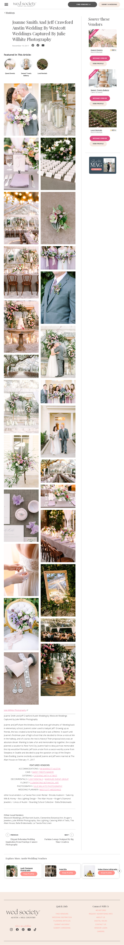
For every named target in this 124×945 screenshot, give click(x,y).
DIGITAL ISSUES (100, 921)
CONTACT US (100, 924)
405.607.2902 (101, 910)
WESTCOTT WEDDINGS (50, 789)
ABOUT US (100, 917)
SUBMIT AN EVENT (62, 924)
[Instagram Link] (11, 929)
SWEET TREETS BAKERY (43, 772)
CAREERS (100, 931)
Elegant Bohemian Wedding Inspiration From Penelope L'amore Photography (21, 842)
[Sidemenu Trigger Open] (6, 4)
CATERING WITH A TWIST (45, 775)
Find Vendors (82, 4)
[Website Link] (23, 919)
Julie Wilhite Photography (15, 710)
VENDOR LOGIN (100, 928)
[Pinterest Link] (23, 929)
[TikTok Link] (35, 929)
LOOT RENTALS (35, 779)
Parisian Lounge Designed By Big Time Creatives (59, 840)
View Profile (98, 64)
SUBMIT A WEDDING (109, 4)
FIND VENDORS (62, 914)
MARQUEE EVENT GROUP (57, 779)
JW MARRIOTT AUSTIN (50, 768)
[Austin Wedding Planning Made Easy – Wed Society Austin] (24, 4)
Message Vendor (100, 58)
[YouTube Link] (29, 929)
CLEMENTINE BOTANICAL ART (44, 782)
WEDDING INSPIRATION (62, 917)
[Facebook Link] (17, 929)
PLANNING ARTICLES (61, 921)
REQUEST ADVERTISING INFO (101, 914)
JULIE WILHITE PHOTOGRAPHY (48, 786)
